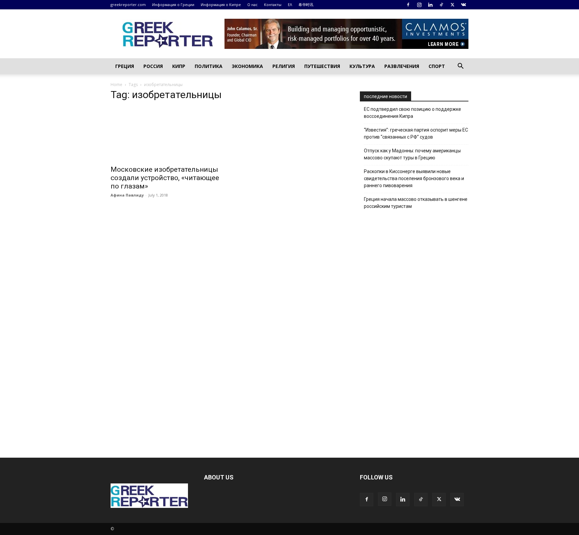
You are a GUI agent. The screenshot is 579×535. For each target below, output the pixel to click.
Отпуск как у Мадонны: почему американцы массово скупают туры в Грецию (412, 154)
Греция (124, 66)
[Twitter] (452, 4)
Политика (208, 66)
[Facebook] (408, 4)
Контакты (272, 4)
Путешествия (322, 66)
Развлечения (401, 66)
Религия (283, 66)
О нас (252, 4)
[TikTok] (441, 4)
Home (116, 84)
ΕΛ (290, 4)
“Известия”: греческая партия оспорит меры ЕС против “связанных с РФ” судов (416, 133)
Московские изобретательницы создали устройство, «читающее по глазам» (165, 177)
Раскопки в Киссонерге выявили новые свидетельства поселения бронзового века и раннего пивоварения (414, 178)
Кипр (178, 66)
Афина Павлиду (127, 195)
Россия (153, 66)
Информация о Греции (173, 4)
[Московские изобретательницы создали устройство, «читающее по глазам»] (165, 134)
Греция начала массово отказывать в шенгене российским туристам (415, 203)
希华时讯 (306, 4)
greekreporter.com (128, 4)
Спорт (437, 66)
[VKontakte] (463, 4)
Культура (362, 66)
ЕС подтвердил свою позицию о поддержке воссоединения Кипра (412, 112)
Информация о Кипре (221, 4)
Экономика (247, 66)
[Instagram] (419, 4)
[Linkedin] (430, 4)
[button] (460, 67)
